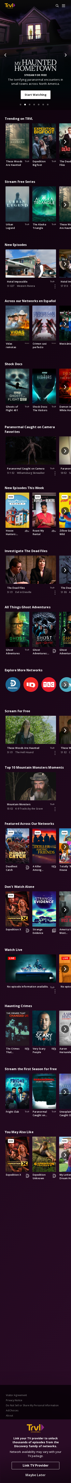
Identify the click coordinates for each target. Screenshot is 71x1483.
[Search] (55, 6)
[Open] (63, 6)
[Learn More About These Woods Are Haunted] (55, 753)
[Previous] (5, 55)
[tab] (20, 104)
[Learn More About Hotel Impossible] (55, 286)
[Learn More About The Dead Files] (55, 592)
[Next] (65, 55)
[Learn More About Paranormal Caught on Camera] (55, 473)
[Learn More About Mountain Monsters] (55, 809)
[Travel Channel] (10, 5)
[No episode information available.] (55, 991)
